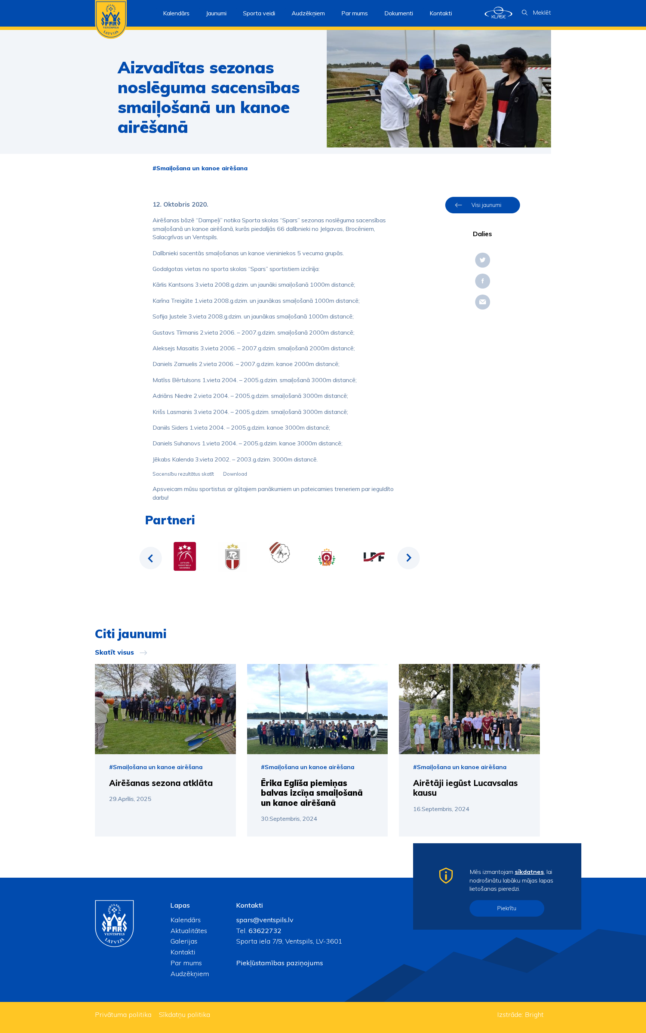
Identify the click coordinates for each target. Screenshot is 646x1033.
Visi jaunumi (486, 204)
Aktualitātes (188, 930)
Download (235, 474)
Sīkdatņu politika (184, 1014)
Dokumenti (398, 13)
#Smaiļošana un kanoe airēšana (200, 168)
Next (408, 558)
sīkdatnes (529, 871)
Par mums (186, 963)
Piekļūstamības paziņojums (279, 963)
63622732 (264, 930)
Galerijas (183, 941)
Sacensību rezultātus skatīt (184, 474)
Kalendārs (176, 13)
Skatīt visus (114, 652)
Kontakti (441, 13)
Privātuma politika (123, 1014)
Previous (150, 558)
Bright (534, 1014)
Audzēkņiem (189, 973)
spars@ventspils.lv (264, 919)
